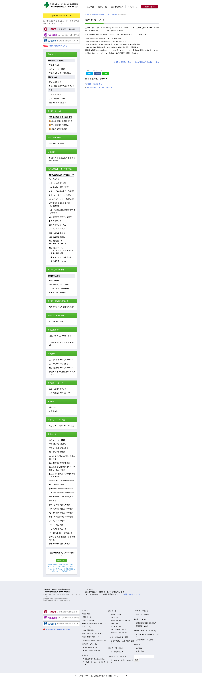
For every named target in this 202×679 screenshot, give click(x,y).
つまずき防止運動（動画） (59, 187)
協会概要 (90, 7)
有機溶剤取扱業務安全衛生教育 (61, 509)
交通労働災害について (57, 261)
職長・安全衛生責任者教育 (59, 505)
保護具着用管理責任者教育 (59, 544)
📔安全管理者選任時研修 (59, 125)
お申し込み (114, 623)
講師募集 (52, 407)
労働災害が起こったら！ (58, 225)
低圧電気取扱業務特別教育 (59, 463)
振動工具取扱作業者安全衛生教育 (61, 517)
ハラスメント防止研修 (57, 529)
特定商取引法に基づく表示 (93, 633)
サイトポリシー (89, 627)
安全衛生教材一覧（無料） (145, 640)
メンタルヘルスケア (57, 229)
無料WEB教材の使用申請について (61, 175)
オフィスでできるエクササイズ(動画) (61, 191)
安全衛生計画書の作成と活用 (60, 217)
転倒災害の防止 (55, 221)
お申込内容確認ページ (91, 637)
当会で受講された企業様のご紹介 (61, 307)
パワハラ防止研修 (56, 525)
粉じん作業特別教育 (57, 484)
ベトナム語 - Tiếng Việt (58, 292)
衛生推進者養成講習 (57, 452)
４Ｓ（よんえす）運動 (57, 183)
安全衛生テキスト (142, 626)
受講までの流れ (117, 7)
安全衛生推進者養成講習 (58, 448)
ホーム (85, 610)
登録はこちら (61, 561)
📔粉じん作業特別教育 (58, 129)
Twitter (89, 73)
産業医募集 (53, 411)
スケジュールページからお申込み (99, 87)
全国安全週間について (57, 389)
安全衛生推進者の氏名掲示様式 (61, 360)
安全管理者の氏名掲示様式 (59, 364)
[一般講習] (61, 31)
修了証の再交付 (55, 82)
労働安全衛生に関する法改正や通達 (96, 663)
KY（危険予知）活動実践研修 (60, 533)
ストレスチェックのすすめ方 (60, 257)
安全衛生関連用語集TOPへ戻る (146, 62)
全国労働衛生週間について (59, 393)
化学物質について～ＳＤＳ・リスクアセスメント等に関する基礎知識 (61, 250)
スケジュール (133, 7)
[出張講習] (61, 43)
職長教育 (52, 501)
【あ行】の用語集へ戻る (121, 62)
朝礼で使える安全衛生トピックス (96, 659)
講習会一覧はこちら (94, 84)
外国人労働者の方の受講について (61, 86)
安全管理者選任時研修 (57, 444)
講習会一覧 (102, 7)
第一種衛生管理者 (56, 321)
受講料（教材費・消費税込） (60, 73)
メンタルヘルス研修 (57, 521)
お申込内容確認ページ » (61, 16)
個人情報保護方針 (89, 630)
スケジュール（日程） (57, 69)
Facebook (97, 73)
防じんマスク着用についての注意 (61, 426)
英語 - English (54, 280)
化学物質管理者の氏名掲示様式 (61, 368)
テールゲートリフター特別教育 (61, 497)
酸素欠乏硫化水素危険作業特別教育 (61, 480)
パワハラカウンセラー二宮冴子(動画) (61, 199)
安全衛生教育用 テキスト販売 (60, 117)
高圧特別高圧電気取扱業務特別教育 (61, 493)
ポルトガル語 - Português (59, 288)
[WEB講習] (61, 37)
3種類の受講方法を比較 (58, 46)
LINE (105, 73)
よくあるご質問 (55, 94)
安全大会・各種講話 (57, 143)
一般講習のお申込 (149, 7)
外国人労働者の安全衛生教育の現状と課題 (94, 640)
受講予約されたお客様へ (58, 103)
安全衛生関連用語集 (57, 237)
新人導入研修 (54, 179)
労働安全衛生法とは (57, 233)
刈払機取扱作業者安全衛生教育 (61, 513)
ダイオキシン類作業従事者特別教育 (61, 489)
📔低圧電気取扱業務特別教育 (60, 121)
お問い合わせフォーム (57, 98)
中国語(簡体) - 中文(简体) (59, 284)
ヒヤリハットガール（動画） (60, 195)
